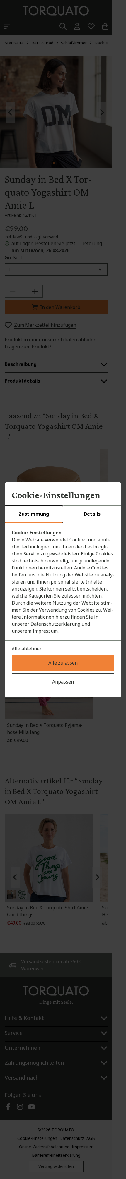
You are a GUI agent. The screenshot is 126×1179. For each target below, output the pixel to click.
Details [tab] (92, 514)
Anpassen (63, 682)
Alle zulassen (63, 663)
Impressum (45, 631)
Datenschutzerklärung (55, 624)
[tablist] (63, 514)
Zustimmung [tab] (34, 514)
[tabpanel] (63, 581)
